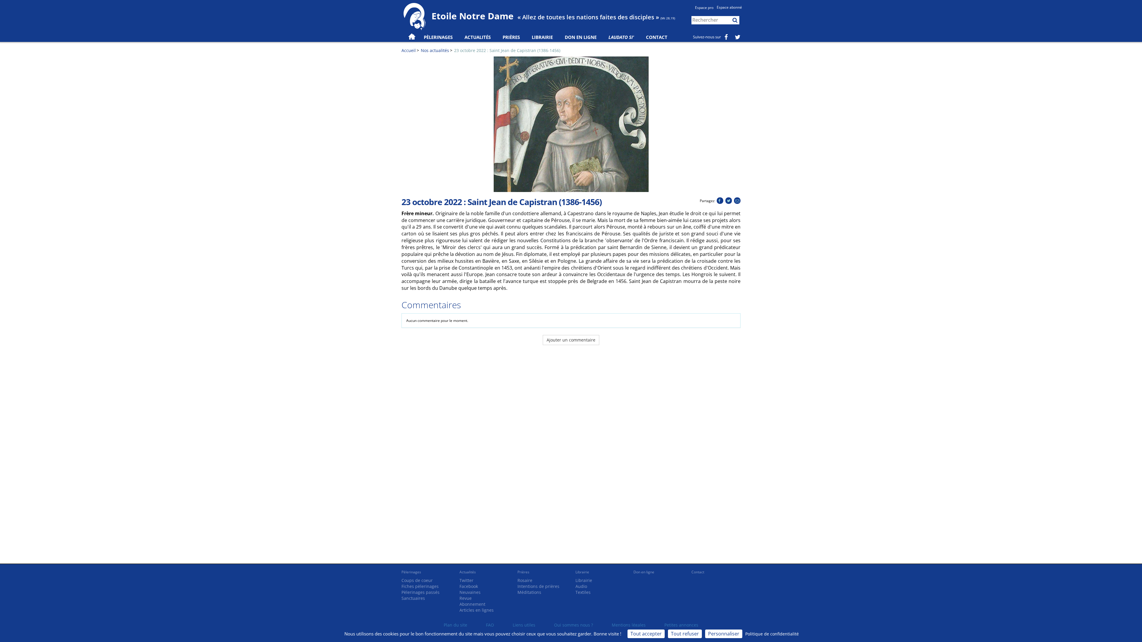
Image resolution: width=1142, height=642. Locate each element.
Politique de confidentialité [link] (772, 634)
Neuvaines (470, 592)
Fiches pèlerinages (420, 586)
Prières (511, 37)
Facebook (468, 586)
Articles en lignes (476, 610)
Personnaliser (723, 633)
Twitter (466, 580)
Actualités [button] (478, 37)
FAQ (490, 625)
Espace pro (704, 7)
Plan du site (455, 625)
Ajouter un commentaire (571, 340)
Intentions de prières (538, 586)
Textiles (583, 592)
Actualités (467, 572)
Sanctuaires (413, 598)
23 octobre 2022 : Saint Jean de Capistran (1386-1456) (507, 50)
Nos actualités (435, 50)
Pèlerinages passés (420, 592)
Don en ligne (581, 37)
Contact (656, 37)
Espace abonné (729, 7)
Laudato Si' (621, 37)
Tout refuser (685, 633)
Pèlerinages (411, 572)
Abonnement (472, 604)
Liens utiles (524, 625)
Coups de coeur (417, 580)
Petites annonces (681, 625)
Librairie (542, 37)
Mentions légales (629, 625)
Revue (465, 598)
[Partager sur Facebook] (720, 200)
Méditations (529, 592)
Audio (581, 586)
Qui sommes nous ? (573, 625)
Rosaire (524, 580)
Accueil (408, 50)
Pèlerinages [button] (438, 37)
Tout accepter (646, 633)
